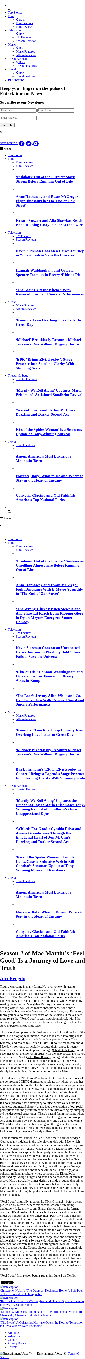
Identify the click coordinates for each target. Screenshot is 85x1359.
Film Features (24, 23)
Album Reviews (26, 55)
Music (12, 44)
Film (11, 16)
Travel (12, 69)
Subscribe (17, 80)
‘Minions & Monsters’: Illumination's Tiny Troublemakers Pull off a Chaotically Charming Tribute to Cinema (42, 1313)
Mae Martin (41, 1004)
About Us (14, 1332)
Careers (12, 1347)
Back (21, 19)
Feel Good (19, 997)
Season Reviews (26, 41)
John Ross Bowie (38, 1057)
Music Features (25, 51)
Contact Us (15, 1339)
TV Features (23, 37)
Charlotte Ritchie (63, 1050)
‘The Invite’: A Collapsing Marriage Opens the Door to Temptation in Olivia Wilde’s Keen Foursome (41, 1324)
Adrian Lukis (38, 1043)
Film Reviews (24, 26)
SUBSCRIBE (9, 143)
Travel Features (25, 76)
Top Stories (15, 12)
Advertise (14, 1336)
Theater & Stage (18, 58)
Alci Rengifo (12, 978)
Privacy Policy (17, 1343)
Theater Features (26, 65)
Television (14, 30)
